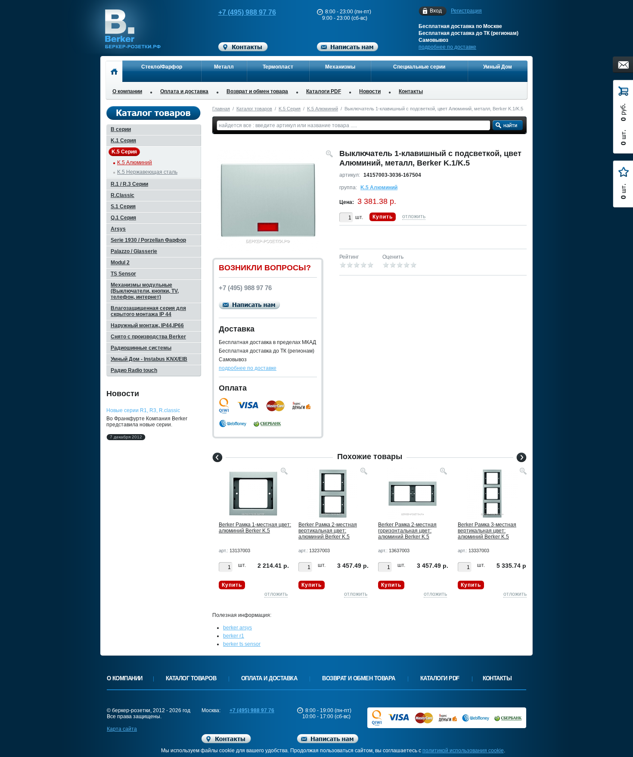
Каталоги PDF (323, 91)
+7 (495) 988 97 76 (247, 12)
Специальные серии (419, 67)
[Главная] (114, 71)
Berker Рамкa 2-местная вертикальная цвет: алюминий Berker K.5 (327, 531)
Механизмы (340, 67)
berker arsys (237, 628)
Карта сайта (122, 729)
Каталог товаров (254, 108)
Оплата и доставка (184, 91)
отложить (413, 216)
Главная (221, 108)
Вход (436, 11)
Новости (370, 91)
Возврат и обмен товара (257, 91)
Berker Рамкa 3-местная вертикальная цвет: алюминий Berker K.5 (487, 531)
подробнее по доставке (447, 47)
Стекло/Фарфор (161, 67)
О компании (127, 91)
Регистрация (466, 11)
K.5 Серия (290, 108)
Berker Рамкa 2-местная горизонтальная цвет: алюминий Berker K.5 (407, 531)
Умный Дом (497, 67)
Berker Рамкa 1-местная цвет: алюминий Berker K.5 (255, 528)
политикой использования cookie (463, 751)
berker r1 (233, 636)
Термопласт (278, 67)
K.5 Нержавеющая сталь (147, 172)
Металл (224, 67)
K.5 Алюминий (322, 108)
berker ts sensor (242, 644)
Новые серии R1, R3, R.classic (143, 410)
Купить (382, 217)
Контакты (411, 91)
